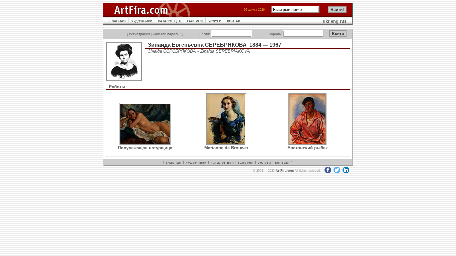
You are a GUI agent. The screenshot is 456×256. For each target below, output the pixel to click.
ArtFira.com (285, 170)
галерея (246, 162)
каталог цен (222, 162)
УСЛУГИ (214, 21)
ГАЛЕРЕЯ (195, 21)
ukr (326, 21)
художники (196, 162)
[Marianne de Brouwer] (226, 143)
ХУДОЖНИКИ (141, 21)
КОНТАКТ (234, 21)
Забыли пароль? (167, 34)
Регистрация (139, 34)
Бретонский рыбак (307, 147)
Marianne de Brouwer (226, 147)
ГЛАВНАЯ (117, 21)
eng (334, 21)
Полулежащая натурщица (145, 147)
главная (174, 162)
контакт (282, 162)
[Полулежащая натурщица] (145, 143)
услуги (264, 162)
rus (343, 21)
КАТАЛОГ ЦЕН (169, 21)
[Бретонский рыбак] (307, 143)
